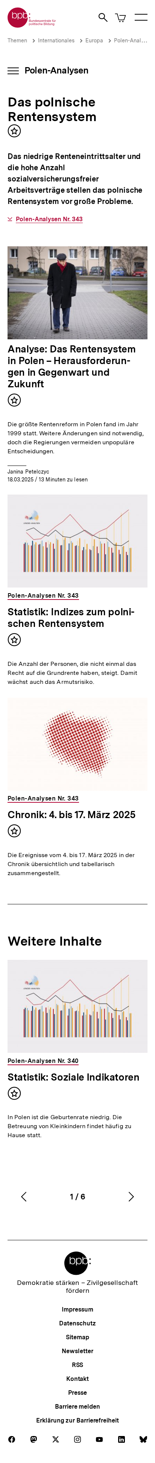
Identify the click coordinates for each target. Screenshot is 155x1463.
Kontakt (77, 1378)
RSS (78, 1365)
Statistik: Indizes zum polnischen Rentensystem (71, 617)
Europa (94, 40)
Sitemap (77, 1337)
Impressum (77, 1309)
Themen (17, 40)
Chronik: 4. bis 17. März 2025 (72, 814)
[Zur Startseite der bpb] (32, 25)
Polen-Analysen (134, 40)
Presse (77, 1392)
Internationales (56, 40)
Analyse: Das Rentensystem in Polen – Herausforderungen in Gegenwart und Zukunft (72, 366)
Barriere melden (77, 1406)
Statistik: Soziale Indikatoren (74, 1077)
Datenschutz (77, 1323)
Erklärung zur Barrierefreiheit (77, 1420)
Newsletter (77, 1351)
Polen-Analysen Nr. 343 (49, 219)
